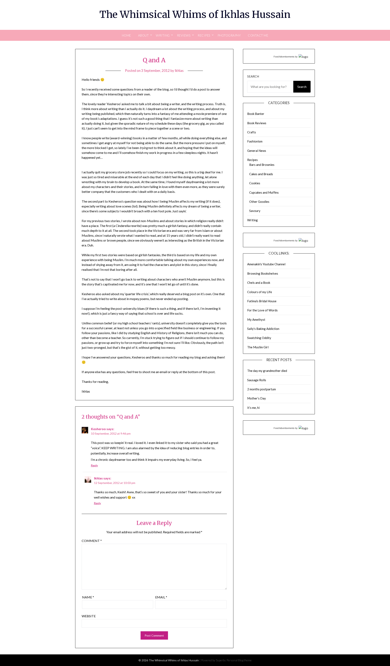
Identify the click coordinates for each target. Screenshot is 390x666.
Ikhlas (179, 70)
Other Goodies (259, 201)
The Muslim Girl (258, 347)
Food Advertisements (284, 56)
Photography (229, 35)
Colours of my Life (259, 292)
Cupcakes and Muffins (264, 192)
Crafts (251, 132)
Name (88, 597)
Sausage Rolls (256, 380)
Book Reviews (256, 123)
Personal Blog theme (239, 660)
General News (256, 150)
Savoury (254, 211)
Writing (252, 220)
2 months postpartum (261, 389)
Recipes (252, 160)
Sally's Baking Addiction (263, 328)
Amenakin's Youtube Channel (266, 264)
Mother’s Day (256, 398)
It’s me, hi (253, 407)
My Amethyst (256, 319)
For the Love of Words (262, 310)
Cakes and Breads (261, 174)
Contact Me (258, 35)
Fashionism (254, 141)
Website (89, 616)
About (143, 35)
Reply (94, 465)
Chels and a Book (258, 282)
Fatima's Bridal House (261, 301)
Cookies (254, 183)
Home (126, 35)
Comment (92, 541)
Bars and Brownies (261, 164)
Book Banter (255, 113)
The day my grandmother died (267, 370)
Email (161, 597)
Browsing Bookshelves (262, 273)
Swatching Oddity (259, 338)
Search (253, 76)
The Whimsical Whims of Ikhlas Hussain (195, 14)
